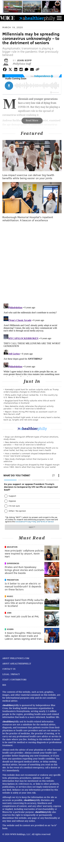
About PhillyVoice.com (15, 658)
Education (12, 547)
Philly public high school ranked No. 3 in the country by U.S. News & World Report (31, 396)
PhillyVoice (7, 18)
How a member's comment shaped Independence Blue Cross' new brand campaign (30, 454)
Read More (32, 120)
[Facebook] (4, 70)
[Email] (32, 70)
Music (10, 596)
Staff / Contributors (14, 679)
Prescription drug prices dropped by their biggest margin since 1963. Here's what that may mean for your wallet (32, 465)
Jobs (9, 612)
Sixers (10, 629)
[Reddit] (21, 70)
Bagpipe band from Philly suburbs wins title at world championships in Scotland (29, 401)
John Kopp (24, 60)
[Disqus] (32, 263)
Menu (59, 18)
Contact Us (8, 669)
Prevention (13, 579)
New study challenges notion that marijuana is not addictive (28, 460)
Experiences (13, 563)
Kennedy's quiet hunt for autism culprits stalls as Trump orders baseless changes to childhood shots (31, 390)
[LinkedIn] (15, 70)
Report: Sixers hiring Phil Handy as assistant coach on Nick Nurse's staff (30, 412)
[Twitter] (10, 70)
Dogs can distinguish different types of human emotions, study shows (31, 437)
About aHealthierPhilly (16, 663)
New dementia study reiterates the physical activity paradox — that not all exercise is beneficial (29, 407)
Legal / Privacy (11, 674)
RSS (4, 685)
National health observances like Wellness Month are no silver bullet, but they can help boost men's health (31, 449)
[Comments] (26, 70)
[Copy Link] (37, 70)
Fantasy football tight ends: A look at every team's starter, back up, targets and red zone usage (32, 418)
